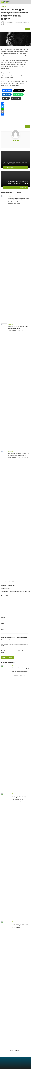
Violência (3, 6)
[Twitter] (15, 106)
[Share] (15, 114)
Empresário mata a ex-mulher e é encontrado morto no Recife (18, 454)
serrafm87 (10, 22)
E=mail (3, 623)
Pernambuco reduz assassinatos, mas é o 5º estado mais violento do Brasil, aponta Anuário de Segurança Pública (19, 200)
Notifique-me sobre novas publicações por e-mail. (14, 651)
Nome (3, 617)
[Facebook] (15, 103)
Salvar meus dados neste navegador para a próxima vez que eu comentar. (14, 638)
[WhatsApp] (15, 109)
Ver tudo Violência (15, 1050)
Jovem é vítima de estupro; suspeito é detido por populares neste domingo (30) (20, 670)
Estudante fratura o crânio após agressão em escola (18, 327)
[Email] (15, 111)
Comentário (4, 596)
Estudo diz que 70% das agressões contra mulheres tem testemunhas (20, 797)
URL (2, 629)
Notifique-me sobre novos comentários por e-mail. (15, 644)
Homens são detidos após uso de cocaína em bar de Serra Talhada (20, 925)
